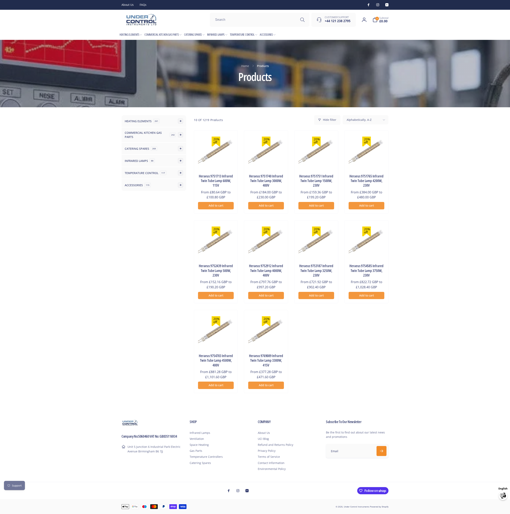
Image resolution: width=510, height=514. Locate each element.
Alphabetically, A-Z (359, 120)
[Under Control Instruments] (130, 425)
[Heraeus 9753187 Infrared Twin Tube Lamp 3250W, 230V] (316, 252)
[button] (380, 20)
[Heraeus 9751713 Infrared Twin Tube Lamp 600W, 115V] (216, 162)
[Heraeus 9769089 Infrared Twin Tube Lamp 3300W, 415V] (266, 342)
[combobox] (259, 20)
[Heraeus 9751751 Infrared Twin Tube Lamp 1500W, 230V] (316, 162)
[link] (128, 5)
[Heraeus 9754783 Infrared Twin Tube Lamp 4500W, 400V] (216, 342)
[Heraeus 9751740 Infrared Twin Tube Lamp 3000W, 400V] (266, 162)
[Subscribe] (381, 451)
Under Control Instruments (357, 506)
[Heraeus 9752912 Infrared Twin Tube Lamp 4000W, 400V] (266, 252)
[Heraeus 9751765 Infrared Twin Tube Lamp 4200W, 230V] (366, 162)
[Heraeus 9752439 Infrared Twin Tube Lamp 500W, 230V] (216, 252)
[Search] (302, 20)
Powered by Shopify (379, 506)
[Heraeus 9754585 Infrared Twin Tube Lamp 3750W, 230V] (366, 252)
